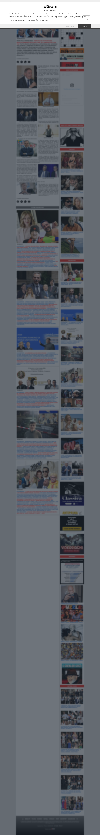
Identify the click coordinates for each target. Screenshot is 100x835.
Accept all (84, 26)
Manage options (70, 26)
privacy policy (30, 20)
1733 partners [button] (18, 13)
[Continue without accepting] (10, 1)
